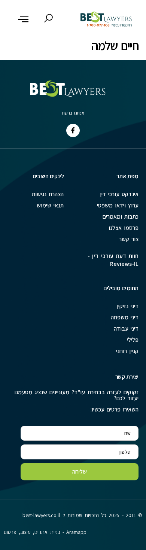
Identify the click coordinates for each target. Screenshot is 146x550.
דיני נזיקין (128, 306)
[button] (23, 19)
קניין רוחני (127, 351)
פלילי (133, 340)
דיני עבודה (126, 328)
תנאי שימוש (50, 205)
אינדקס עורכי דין (119, 194)
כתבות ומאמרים (121, 217)
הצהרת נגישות (48, 194)
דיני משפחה (125, 317)
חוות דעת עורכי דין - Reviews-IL (113, 260)
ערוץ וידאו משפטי (118, 205)
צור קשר (129, 239)
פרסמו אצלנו (124, 228)
